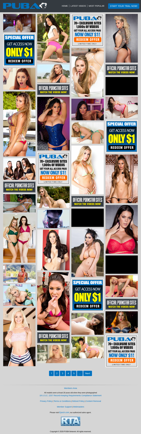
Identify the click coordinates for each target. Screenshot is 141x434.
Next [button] (87, 373)
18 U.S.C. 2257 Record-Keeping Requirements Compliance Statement (70, 395)
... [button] (80, 373)
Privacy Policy (46, 401)
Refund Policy (78, 401)
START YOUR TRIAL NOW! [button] (123, 6)
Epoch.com (64, 412)
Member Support (64, 407)
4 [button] (68, 373)
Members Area (70, 388)
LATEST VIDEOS (78, 6)
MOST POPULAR (96, 6)
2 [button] (57, 373)
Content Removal (93, 401)
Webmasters (78, 407)
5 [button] (74, 373)
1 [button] (51, 373)
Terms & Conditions (62, 401)
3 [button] (62, 373)
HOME (65, 6)
